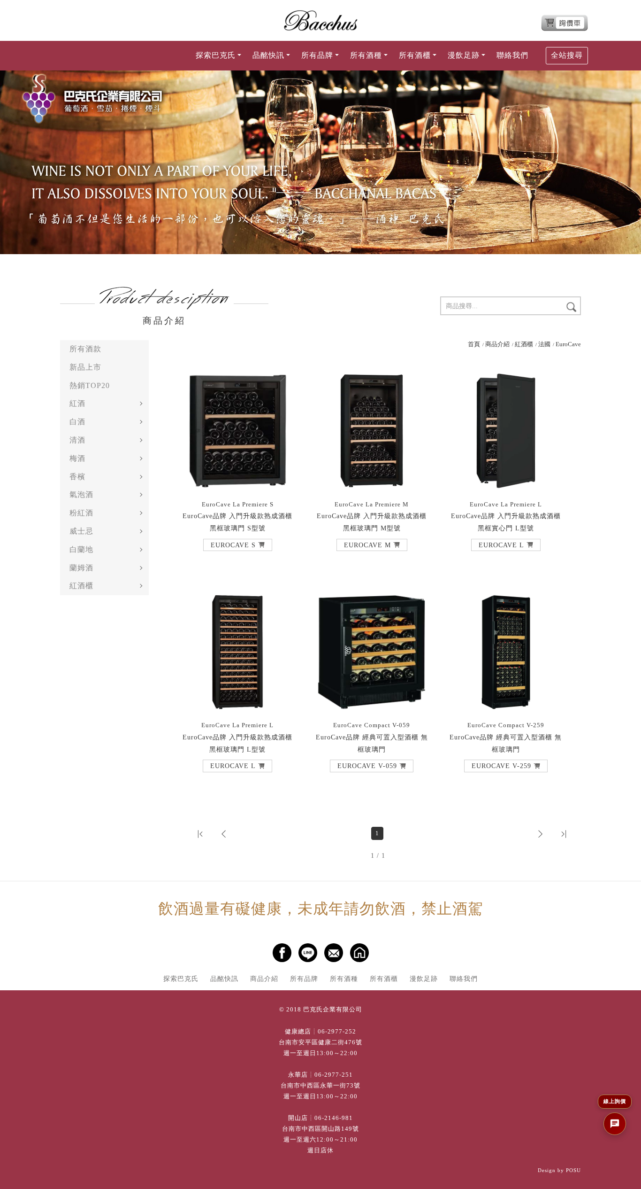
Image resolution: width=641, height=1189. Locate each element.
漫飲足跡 (424, 978)
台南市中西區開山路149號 (320, 1129)
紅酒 (77, 403)
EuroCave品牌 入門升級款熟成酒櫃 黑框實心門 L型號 (506, 516)
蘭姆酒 (81, 568)
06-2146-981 (333, 1118)
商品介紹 (497, 344)
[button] (238, 545)
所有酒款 (85, 349)
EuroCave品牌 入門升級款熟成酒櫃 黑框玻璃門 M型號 (372, 516)
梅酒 (77, 458)
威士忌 (81, 531)
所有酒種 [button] (366, 55)
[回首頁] (320, 20)
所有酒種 (344, 978)
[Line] (307, 952)
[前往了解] (237, 431)
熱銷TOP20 (89, 385)
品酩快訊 (224, 978)
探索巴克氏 (180, 978)
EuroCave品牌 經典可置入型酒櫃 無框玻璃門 (372, 737)
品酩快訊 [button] (268, 55)
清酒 (77, 440)
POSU (573, 1170)
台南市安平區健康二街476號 (320, 1042)
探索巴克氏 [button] (216, 55)
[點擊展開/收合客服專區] (614, 1123)
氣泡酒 (81, 494)
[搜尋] (571, 306)
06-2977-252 (337, 1031)
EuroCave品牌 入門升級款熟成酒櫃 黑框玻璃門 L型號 (237, 737)
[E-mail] (333, 952)
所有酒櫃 (384, 978)
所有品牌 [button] (317, 55)
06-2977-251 (333, 1075)
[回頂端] (623, 1150)
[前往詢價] (564, 22)
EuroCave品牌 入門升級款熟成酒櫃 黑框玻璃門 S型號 (237, 516)
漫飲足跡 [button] (464, 55)
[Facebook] (282, 952)
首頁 (474, 344)
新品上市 (85, 367)
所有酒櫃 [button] (415, 55)
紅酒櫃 (81, 586)
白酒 (77, 422)
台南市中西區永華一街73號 (320, 1085)
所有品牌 (304, 978)
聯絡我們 (512, 55)
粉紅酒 (81, 513)
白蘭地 (81, 549)
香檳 (77, 477)
